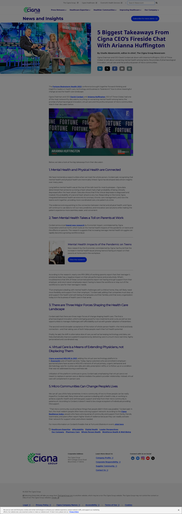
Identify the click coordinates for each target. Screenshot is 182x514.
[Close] (178, 510)
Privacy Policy (74, 512)
